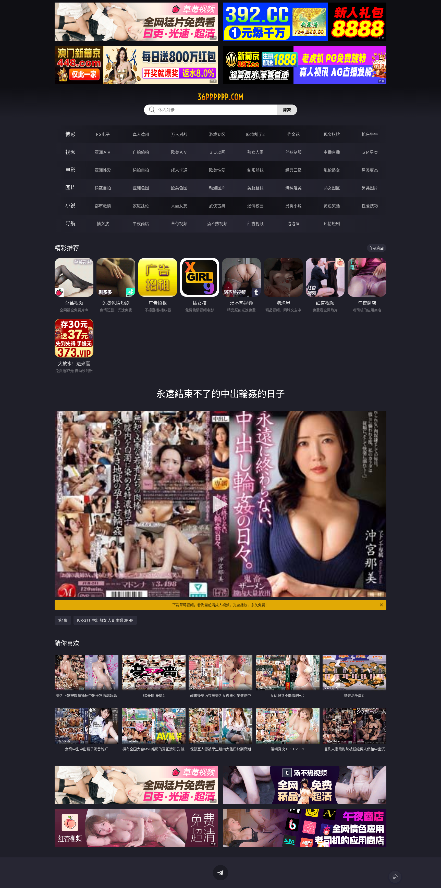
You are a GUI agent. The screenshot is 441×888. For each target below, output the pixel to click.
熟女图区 (332, 188)
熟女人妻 (255, 152)
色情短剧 (332, 223)
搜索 (287, 110)
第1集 (62, 620)
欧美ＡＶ (179, 152)
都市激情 (103, 206)
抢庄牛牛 (370, 134)
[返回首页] (395, 877)
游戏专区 (217, 134)
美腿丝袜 (255, 188)
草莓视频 (179, 223)
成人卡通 (179, 170)
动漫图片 (217, 188)
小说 (70, 205)
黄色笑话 (332, 206)
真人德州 (141, 134)
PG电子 (103, 134)
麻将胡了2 (255, 134)
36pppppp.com (220, 97)
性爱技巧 (370, 206)
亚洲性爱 (103, 170)
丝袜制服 (293, 152)
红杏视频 (255, 223)
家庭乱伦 (141, 206)
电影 (70, 169)
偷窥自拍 (103, 188)
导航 (70, 223)
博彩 (70, 134)
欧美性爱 (217, 170)
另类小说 (293, 206)
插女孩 (103, 223)
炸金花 (293, 134)
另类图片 (370, 188)
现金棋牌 (332, 134)
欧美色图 (179, 188)
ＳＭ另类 (370, 152)
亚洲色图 (141, 188)
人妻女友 (179, 206)
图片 (70, 187)
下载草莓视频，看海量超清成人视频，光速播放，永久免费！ (220, 604)
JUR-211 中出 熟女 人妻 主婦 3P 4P (105, 620)
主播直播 (332, 152)
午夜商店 (141, 223)
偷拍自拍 (141, 170)
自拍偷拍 (141, 152)
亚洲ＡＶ (103, 152)
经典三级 (293, 170)
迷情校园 (255, 206)
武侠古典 (217, 206)
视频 (70, 152)
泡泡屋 (293, 223)
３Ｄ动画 (217, 152)
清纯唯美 (293, 188)
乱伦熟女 (332, 170)
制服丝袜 (255, 170)
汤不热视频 (217, 223)
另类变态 (370, 170)
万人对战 (179, 134)
